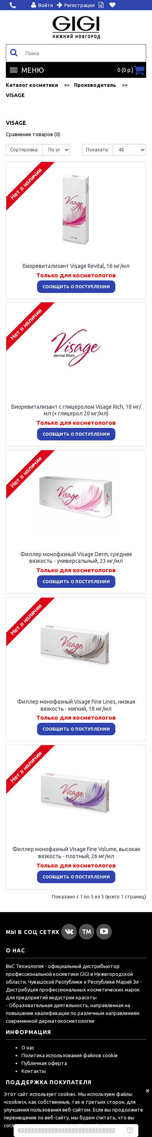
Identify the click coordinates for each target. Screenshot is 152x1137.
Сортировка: (24, 149)
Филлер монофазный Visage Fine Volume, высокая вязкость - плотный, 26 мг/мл (76, 852)
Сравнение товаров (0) (33, 134)
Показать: (97, 149)
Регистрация (79, 5)
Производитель (95, 85)
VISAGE (15, 95)
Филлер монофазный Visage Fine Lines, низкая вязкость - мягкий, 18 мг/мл (76, 705)
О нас (27, 1047)
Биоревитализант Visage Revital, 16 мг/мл (76, 266)
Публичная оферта (44, 1063)
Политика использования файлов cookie (69, 1055)
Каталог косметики (32, 85)
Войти (45, 5)
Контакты (33, 1071)
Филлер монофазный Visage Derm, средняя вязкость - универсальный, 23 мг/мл (76, 557)
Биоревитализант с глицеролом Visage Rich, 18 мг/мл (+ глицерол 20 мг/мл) (76, 410)
